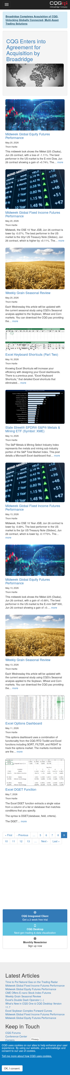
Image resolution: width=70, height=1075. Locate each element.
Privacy (35, 1039)
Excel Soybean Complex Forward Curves (28, 1010)
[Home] (58, 4)
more (60, 162)
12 (22, 841)
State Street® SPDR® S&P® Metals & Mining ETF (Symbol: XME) (32, 429)
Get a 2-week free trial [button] (35, 917)
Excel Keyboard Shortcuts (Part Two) (31, 354)
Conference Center (16, 1036)
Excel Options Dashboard (23, 723)
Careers (10, 1040)
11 (14, 841)
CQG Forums (13, 1033)
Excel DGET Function (20, 789)
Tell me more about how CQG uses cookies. (27, 1056)
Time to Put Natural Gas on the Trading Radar (31, 982)
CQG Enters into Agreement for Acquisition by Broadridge (26, 50)
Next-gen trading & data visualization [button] (35, 930)
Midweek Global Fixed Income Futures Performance (32, 214)
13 (29, 841)
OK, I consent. (12, 1068)
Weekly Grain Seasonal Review (27, 292)
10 (7, 841)
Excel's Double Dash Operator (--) (24, 1000)
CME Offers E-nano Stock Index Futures (28, 992)
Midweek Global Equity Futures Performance (27, 136)
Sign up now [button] (35, 944)
